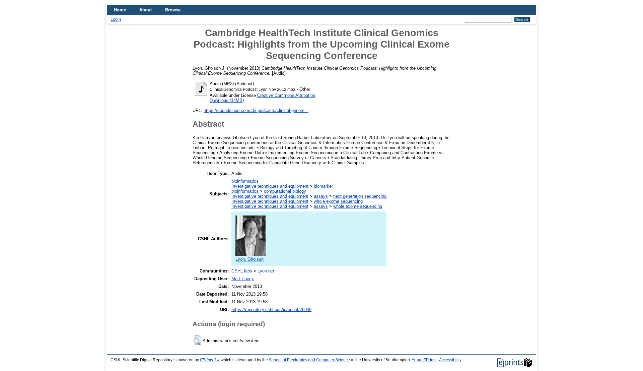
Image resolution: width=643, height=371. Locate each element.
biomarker (323, 186)
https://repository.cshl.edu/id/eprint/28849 (271, 309)
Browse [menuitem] (173, 9)
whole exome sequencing (338, 201)
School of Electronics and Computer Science (309, 360)
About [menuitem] (145, 9)
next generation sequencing (359, 196)
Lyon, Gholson (249, 259)
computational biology (285, 191)
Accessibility (450, 360)
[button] (197, 340)
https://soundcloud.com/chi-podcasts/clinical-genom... (256, 110)
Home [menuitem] (120, 9)
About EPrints (424, 360)
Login (116, 19)
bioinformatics (245, 181)
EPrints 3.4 (210, 360)
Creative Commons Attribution (286, 95)
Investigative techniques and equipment (269, 186)
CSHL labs (241, 270)
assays (321, 196)
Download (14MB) (227, 100)
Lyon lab (266, 270)
